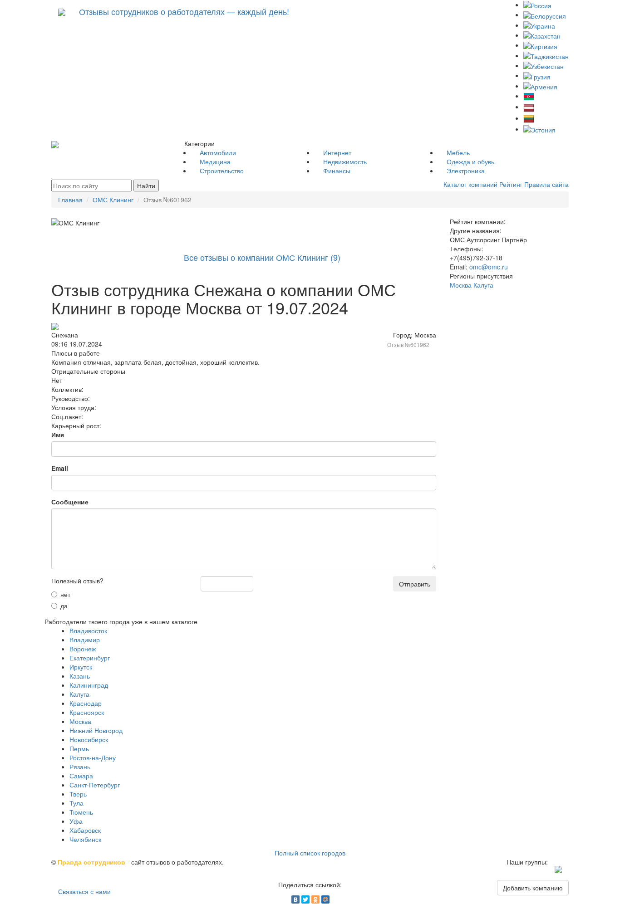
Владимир (84, 639)
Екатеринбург (89, 657)
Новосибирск (88, 739)
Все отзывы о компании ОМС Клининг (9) (262, 257)
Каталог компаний (470, 184)
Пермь (79, 748)
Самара (81, 775)
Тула (76, 802)
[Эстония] (539, 128)
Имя (57, 434)
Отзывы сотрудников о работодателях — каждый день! (184, 11)
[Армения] (540, 85)
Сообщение (70, 501)
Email (59, 468)
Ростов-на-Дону (92, 757)
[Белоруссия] (544, 14)
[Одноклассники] (315, 899)
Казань (79, 675)
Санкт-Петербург (94, 784)
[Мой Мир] (325, 899)
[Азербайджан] (528, 95)
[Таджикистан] (546, 55)
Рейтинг (510, 184)
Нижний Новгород (96, 730)
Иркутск (80, 666)
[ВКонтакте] (295, 899)
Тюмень (81, 811)
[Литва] (528, 117)
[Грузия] (537, 75)
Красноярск (86, 712)
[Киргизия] (540, 44)
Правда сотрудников (91, 861)
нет (65, 594)
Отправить (414, 583)
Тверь (78, 793)
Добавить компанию (533, 887)
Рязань (79, 766)
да (64, 605)
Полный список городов (310, 852)
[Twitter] (305, 899)
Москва (80, 721)
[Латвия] (528, 106)
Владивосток (88, 630)
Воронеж (82, 648)
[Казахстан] (542, 34)
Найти (146, 185)
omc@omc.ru (488, 266)
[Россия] (537, 4)
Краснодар (85, 703)
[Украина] (539, 24)
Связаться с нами (84, 891)
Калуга (79, 694)
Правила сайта (546, 184)
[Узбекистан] (543, 65)
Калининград (88, 684)
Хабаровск (85, 830)
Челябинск (85, 839)
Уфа (76, 821)
